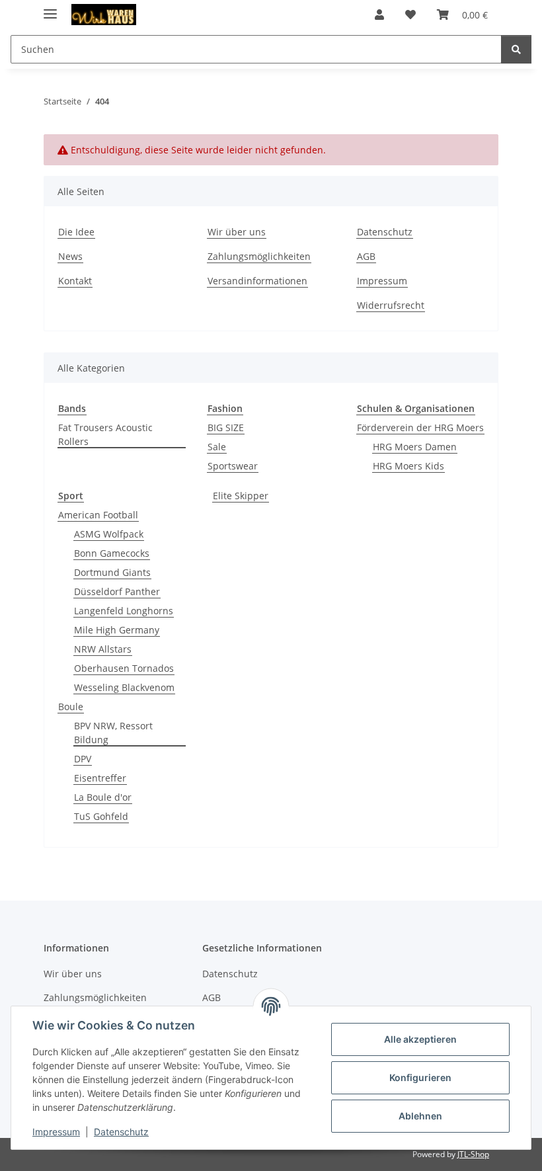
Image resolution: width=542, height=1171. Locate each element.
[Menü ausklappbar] (50, 8)
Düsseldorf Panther (117, 591)
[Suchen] (516, 49)
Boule (70, 706)
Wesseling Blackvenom (124, 687)
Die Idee (76, 231)
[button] (379, 14)
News (70, 256)
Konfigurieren (420, 1077)
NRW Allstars (103, 649)
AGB (366, 256)
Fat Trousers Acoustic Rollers (105, 434)
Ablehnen (420, 1115)
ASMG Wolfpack (108, 534)
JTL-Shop (473, 1154)
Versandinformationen (257, 280)
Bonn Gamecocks (111, 553)
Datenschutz (121, 1131)
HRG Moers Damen (415, 446)
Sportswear (233, 466)
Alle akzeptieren (420, 1039)
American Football (98, 514)
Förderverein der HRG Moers (420, 427)
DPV (82, 758)
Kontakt (75, 280)
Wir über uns (237, 231)
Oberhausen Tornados (124, 668)
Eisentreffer (100, 778)
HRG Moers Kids (408, 466)
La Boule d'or (103, 797)
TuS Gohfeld (101, 816)
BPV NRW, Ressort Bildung (113, 732)
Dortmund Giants (112, 572)
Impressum (56, 1131)
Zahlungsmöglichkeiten (259, 256)
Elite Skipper (240, 495)
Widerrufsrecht (390, 305)
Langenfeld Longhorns (123, 610)
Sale (217, 446)
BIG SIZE (226, 427)
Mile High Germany (116, 630)
